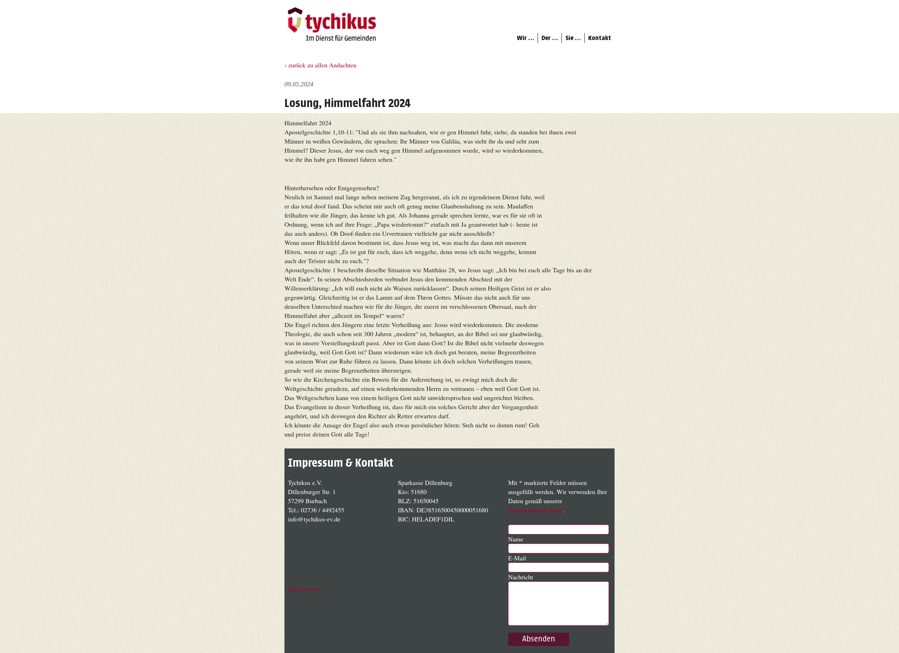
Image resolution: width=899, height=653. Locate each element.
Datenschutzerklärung (536, 510)
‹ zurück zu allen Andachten (320, 65)
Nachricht (520, 577)
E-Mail (517, 558)
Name (515, 539)
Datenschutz (303, 588)
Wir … (525, 38)
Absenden (538, 639)
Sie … (573, 38)
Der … (550, 38)
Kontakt (599, 38)
